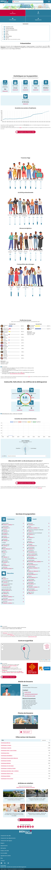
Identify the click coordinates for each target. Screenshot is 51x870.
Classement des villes (6, 835)
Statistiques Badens (5, 776)
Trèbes (30, 531)
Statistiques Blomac (5, 742)
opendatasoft (10, 634)
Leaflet (43, 659)
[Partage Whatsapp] (28, 827)
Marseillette (31, 583)
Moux (4, 552)
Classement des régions (6, 840)
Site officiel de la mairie (29, 696)
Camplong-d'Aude (7, 568)
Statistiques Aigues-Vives (7, 773)
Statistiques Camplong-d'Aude (8, 768)
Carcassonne (31, 545)
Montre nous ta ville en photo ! (26, 732)
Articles (7, 37)
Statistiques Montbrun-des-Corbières (10, 771)
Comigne (4, 672)
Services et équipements (11, 30)
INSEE (20, 127)
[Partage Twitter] (21, 827)
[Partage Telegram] (25, 827)
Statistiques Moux (5, 753)
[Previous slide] (15, 722)
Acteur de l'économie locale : (25, 786)
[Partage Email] (33, 827)
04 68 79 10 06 (27, 692)
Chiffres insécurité (10, 28)
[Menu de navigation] (49, 1)
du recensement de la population (17, 373)
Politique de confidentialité (12, 869)
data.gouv (40, 487)
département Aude (6, 666)
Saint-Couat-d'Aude (15, 672)
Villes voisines (9, 36)
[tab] (25, 728)
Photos (7, 34)
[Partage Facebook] (18, 827)
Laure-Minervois (32, 555)
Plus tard (16, 858)
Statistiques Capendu (6, 748)
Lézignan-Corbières (7, 524)
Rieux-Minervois (6, 548)
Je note (5, 858)
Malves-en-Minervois (33, 571)
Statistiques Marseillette (6, 755)
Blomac (20, 671)
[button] (24, 648)
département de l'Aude (19, 46)
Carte (7, 31)
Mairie (7, 33)
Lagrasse (5, 562)
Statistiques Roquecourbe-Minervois (9, 758)
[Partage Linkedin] (23, 827)
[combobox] (27, 1)
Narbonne (30, 580)
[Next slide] (36, 722)
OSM (49, 659)
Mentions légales (4, 869)
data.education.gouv (32, 636)
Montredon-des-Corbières (34, 561)
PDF (6, 39)
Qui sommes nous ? (20, 869)
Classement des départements (8, 838)
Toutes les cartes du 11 (9, 677)
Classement (5, 91)
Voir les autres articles (26, 820)
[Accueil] (4, 1)
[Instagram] (8, 863)
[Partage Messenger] (30, 827)
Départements (4, 845)
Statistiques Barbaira (6, 763)
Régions (2, 843)
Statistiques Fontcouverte (7, 778)
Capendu (5, 531)
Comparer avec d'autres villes (26, 132)
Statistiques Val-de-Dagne (7, 765)
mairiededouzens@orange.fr (31, 694)
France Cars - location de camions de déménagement (13, 867)
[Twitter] (5, 863)
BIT (21, 372)
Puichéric (5, 534)
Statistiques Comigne (6, 745)
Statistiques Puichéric (6, 760)
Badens (4, 578)
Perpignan (5, 585)
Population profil (9, 26)
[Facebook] (1, 863)
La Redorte (5, 527)
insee (29, 376)
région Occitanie (31, 46)
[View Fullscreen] (2, 649)
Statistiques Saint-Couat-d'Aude (8, 750)
